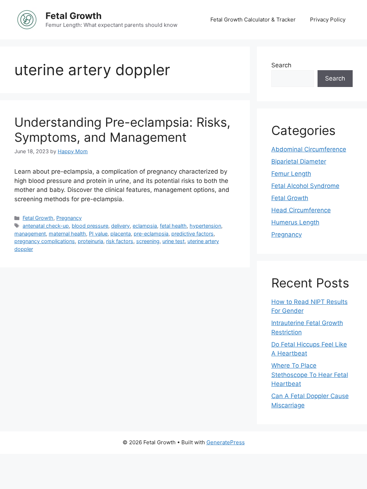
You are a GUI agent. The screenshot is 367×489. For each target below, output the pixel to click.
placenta (120, 234)
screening (147, 241)
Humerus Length (295, 222)
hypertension (205, 226)
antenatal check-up (46, 226)
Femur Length (291, 173)
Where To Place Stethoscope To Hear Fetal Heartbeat (309, 374)
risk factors (119, 241)
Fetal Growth (74, 15)
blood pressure (90, 226)
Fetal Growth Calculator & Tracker (253, 19)
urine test (173, 241)
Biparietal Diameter (298, 161)
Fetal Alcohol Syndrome (305, 185)
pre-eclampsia (151, 234)
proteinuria (90, 241)
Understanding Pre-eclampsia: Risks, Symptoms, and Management (122, 130)
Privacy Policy (327, 19)
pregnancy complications (44, 241)
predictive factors (192, 234)
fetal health (173, 226)
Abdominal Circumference (308, 149)
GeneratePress (225, 442)
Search (281, 65)
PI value (98, 234)
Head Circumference (301, 210)
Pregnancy (69, 218)
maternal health (67, 234)
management (30, 234)
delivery (120, 226)
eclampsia (145, 226)
